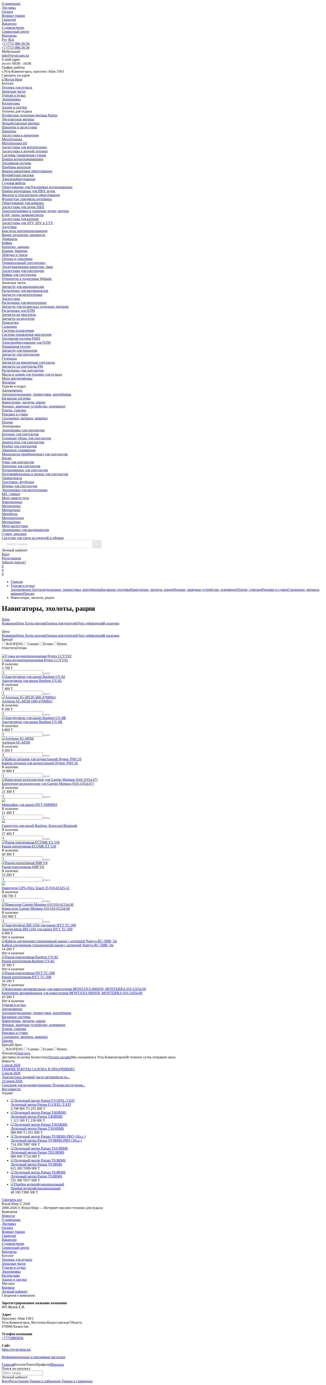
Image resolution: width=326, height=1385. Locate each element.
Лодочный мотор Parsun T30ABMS (37, 1128)
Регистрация (11, 558)
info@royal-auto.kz (15, 55)
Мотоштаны (11, 510)
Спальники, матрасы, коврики (25, 418)
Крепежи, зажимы (15, 247)
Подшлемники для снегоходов (25, 470)
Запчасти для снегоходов (20, 354)
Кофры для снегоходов (19, 275)
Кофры (7, 243)
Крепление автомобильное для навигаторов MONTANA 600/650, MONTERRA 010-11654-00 (72, 993)
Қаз (11, 39)
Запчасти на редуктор (18, 318)
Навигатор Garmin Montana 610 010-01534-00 (36, 908)
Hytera (62, 644)
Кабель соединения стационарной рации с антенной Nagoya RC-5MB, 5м (57, 945)
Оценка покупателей (61, 623)
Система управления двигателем (26, 334)
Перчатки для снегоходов (21, 466)
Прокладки (10, 322)
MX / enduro (11, 494)
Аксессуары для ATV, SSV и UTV (27, 223)
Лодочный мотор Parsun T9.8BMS (36, 1176)
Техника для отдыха (17, 1259)
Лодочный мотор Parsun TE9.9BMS (37, 1152)
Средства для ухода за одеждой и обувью (33, 538)
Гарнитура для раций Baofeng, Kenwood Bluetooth (39, 826)
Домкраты (9, 239)
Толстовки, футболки (18, 482)
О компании (11, 4)
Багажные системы (16, 398)
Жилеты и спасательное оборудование (31, 195)
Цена (6, 619)
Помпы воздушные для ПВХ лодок (28, 191)
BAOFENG (15, 644)
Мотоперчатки (13, 518)
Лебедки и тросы (14, 255)
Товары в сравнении (76, 1381)
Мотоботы (10, 514)
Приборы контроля (16, 167)
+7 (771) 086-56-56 (15, 43)
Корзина (8, 1287)
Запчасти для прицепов (19, 350)
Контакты (9, 35)
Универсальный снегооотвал (23, 263)
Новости (8, 1216)
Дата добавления (90, 623)
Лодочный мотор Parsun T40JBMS (37, 1116)
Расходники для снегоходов (23, 370)
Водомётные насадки (18, 175)
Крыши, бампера (14, 251)
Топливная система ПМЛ (21, 338)
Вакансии (9, 23)
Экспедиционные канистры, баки (27, 267)
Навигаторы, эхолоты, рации (23, 402)
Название (9, 623)
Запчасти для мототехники (22, 295)
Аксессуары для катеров (20, 219)
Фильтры (9, 382)
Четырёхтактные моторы (20, 123)
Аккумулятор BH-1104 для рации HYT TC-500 (37, 929)
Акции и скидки (14, 1279)
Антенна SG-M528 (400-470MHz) (27, 701)
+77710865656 (12, 1338)
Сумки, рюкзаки (14, 534)
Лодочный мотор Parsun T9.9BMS (36, 1164)
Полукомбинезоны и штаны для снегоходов (35, 474)
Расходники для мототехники (24, 303)
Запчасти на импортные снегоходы (28, 362)
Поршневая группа (16, 346)
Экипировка (11, 1271)
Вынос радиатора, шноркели (23, 235)
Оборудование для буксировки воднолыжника (37, 187)
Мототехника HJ (14, 143)
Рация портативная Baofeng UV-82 (28, 961)
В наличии (111, 623)
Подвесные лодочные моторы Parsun (29, 115)
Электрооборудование (18, 179)
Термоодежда (12, 478)
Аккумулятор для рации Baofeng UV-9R (32, 722)
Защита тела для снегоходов (23, 442)
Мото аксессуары (15, 526)
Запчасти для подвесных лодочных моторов (35, 306)
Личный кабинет (14, 1291)
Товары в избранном (44, 1381)
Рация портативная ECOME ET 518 (29, 846)
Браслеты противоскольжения (24, 231)
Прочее (7, 422)
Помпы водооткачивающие (22, 159)
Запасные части (14, 1263)
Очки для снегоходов (18, 462)
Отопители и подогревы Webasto (27, 279)
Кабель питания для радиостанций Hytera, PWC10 (40, 763)
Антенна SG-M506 (16, 742)
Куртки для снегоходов (19, 446)
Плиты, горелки (14, 410)
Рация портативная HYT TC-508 (26, 977)
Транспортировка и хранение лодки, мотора (35, 211)
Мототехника (12, 139)
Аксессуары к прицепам (20, 135)
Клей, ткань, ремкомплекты (23, 215)
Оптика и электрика (17, 259)
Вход (5, 554)
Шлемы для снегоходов (19, 486)
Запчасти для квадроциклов (23, 287)
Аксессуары (11, 299)
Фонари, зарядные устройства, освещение (33, 406)
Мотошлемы (11, 522)
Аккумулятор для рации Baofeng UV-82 (32, 681)
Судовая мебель (14, 183)
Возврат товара (13, 15)
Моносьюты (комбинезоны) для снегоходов (35, 454)
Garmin (33, 644)
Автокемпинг (12, 390)
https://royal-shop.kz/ (16, 1349)
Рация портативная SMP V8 (23, 867)
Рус (4, 39)
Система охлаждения (18, 330)
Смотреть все (12, 1200)
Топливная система (16, 163)
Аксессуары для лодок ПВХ (23, 207)
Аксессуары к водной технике (25, 151)
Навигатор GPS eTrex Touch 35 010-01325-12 (35, 888)
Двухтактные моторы (18, 119)
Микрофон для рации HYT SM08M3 (29, 805)
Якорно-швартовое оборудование (27, 171)
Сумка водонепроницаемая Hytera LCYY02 (35, 660)
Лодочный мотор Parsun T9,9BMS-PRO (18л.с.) (46, 1140)
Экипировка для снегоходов (23, 430)
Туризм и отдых (23, 586)
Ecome (48, 644)
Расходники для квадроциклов (25, 291)
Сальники (9, 326)
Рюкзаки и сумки (15, 414)
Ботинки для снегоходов (20, 434)
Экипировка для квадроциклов (25, 530)
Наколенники (12, 502)
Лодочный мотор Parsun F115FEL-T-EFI (41, 1104)
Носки (7, 458)
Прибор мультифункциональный (36, 1188)
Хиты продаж (35, 623)
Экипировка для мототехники (24, 490)
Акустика (9, 227)
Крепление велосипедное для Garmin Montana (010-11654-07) (48, 784)
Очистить (23, 1053)
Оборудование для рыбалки (23, 203)
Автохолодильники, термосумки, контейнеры (36, 394)
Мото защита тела (15, 498)
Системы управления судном (24, 155)
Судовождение (13, 27)
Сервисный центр (15, 31)
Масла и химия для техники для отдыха (32, 374)
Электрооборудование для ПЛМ (26, 342)
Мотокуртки (11, 506)
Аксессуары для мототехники (24, 147)
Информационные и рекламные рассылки (33, 1357)
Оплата (7, 12)
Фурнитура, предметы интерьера (27, 199)
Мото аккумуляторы (17, 378)
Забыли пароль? (14, 562)
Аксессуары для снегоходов (23, 271)
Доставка (9, 8)
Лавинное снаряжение (19, 450)
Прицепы (9, 131)
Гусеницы (9, 358)
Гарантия (9, 19)
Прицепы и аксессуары (19, 127)
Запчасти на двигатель (19, 314)
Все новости (11, 1089)
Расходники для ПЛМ (18, 310)
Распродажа (11, 1275)
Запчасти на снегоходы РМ (22, 366)
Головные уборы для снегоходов (26, 438)
